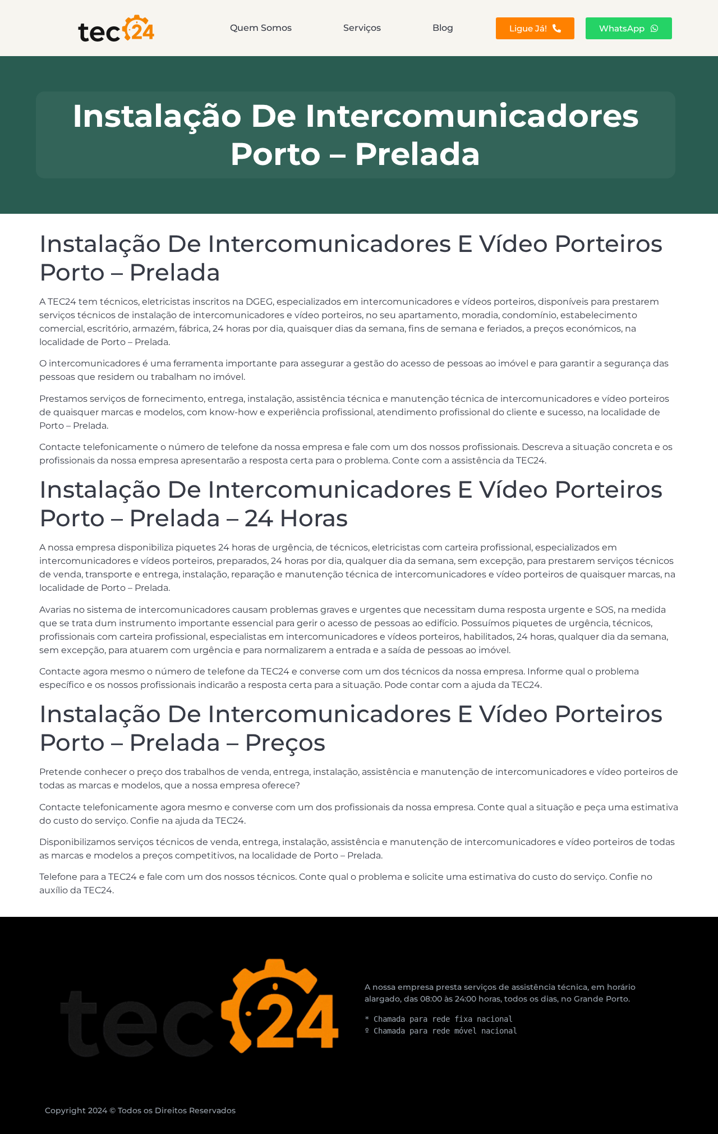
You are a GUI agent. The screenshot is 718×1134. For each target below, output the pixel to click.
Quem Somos (261, 27)
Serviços (362, 27)
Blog (442, 27)
